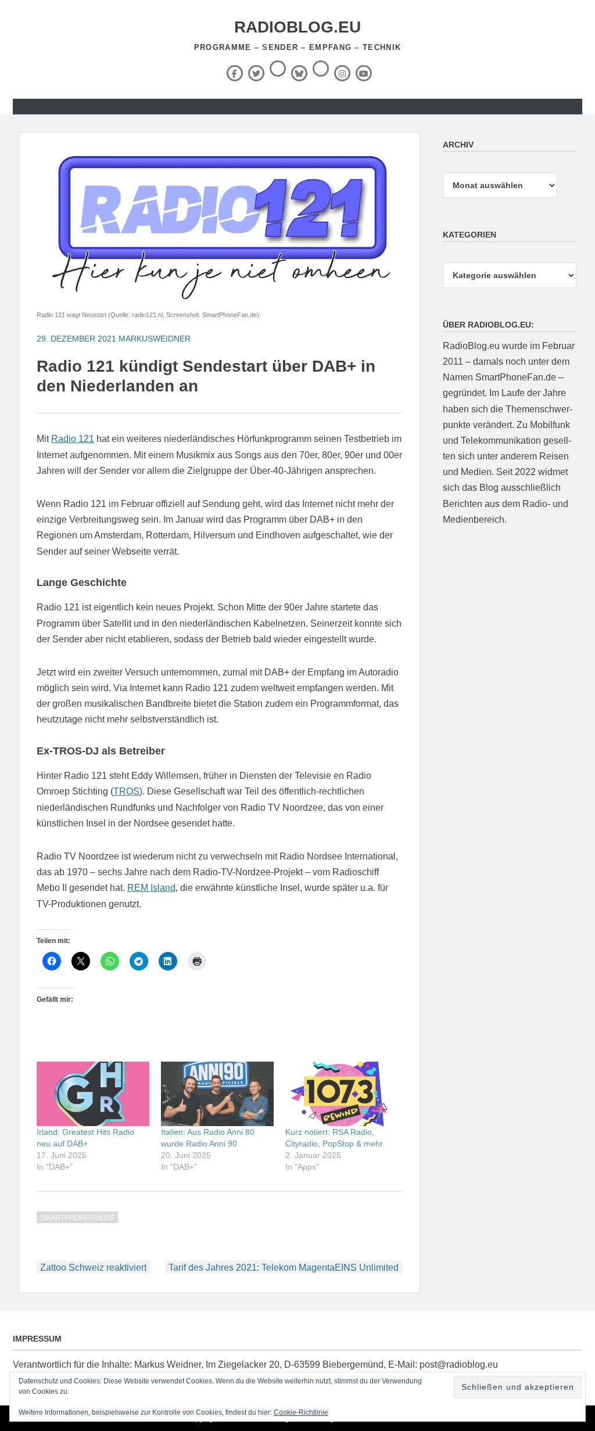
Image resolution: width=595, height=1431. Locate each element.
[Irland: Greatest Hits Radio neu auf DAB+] (93, 1094)
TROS (126, 791)
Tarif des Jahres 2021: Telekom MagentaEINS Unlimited (284, 1267)
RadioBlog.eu (297, 27)
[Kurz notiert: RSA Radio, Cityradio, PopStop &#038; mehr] (341, 1094)
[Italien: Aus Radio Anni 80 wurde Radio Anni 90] (217, 1094)
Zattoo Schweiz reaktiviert (93, 1267)
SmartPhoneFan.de (77, 1218)
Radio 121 (72, 439)
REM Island (151, 888)
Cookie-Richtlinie (301, 1412)
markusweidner (155, 338)
